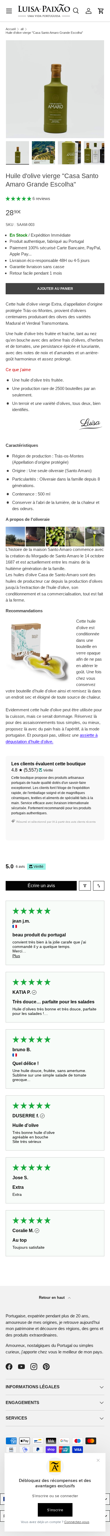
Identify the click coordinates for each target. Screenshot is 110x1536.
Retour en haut (52, 1297)
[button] (101, 11)
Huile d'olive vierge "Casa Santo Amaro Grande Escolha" (44, 32)
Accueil (11, 29)
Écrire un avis (41, 885)
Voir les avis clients (32, 831)
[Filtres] (85, 886)
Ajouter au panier (55, 289)
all (22, 29)
